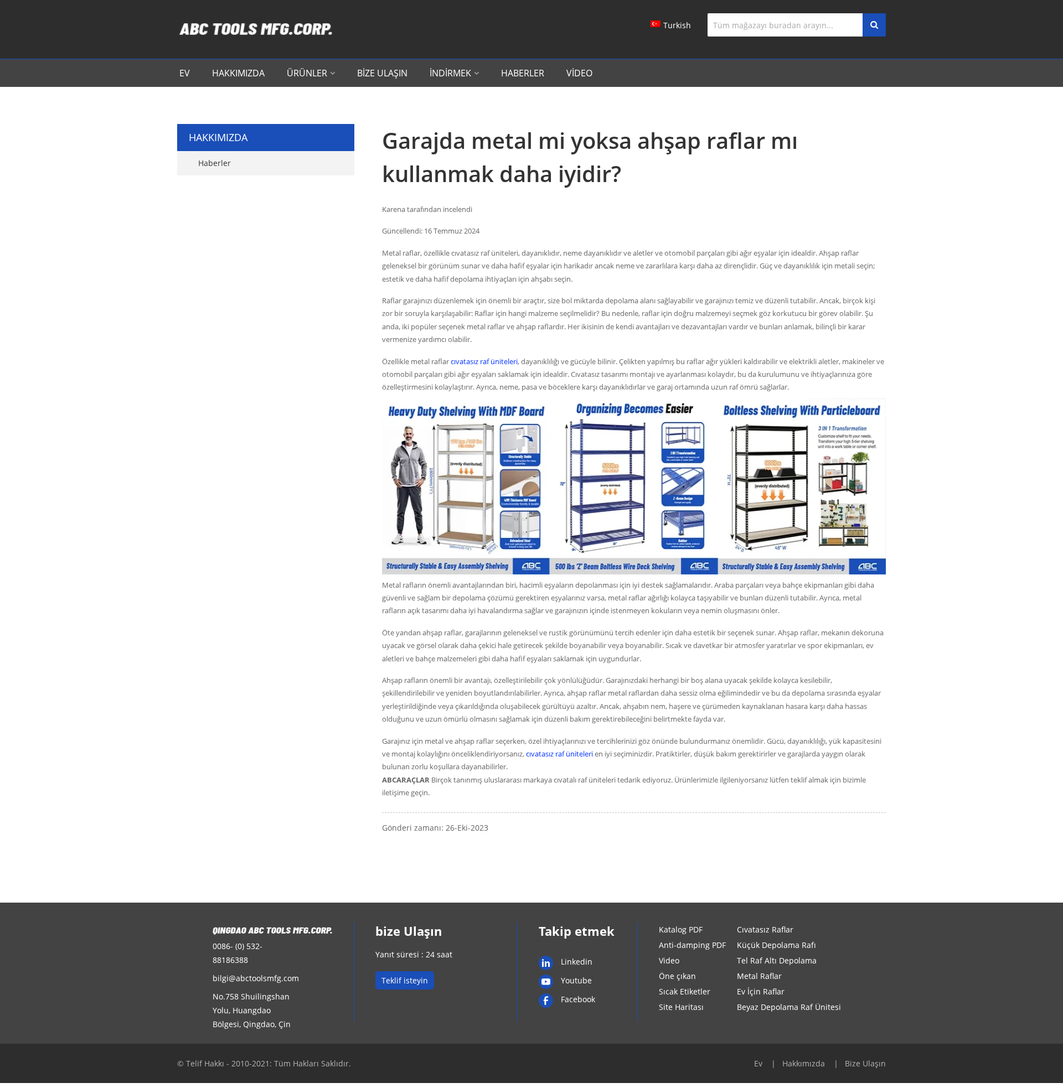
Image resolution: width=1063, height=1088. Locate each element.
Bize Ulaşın (382, 73)
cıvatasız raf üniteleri (484, 361)
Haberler (522, 73)
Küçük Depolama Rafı (776, 945)
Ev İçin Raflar (761, 991)
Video (579, 73)
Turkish (677, 25)
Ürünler (307, 73)
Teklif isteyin (404, 980)
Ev (184, 73)
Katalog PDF (681, 929)
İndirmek (450, 73)
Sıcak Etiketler (684, 991)
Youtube (576, 980)
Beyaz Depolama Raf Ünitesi (789, 1007)
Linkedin (576, 961)
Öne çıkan (677, 976)
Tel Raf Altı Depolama (777, 960)
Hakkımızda (238, 73)
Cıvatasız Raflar (765, 929)
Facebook (578, 999)
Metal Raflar (759, 976)
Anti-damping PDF (692, 945)
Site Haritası (681, 1007)
